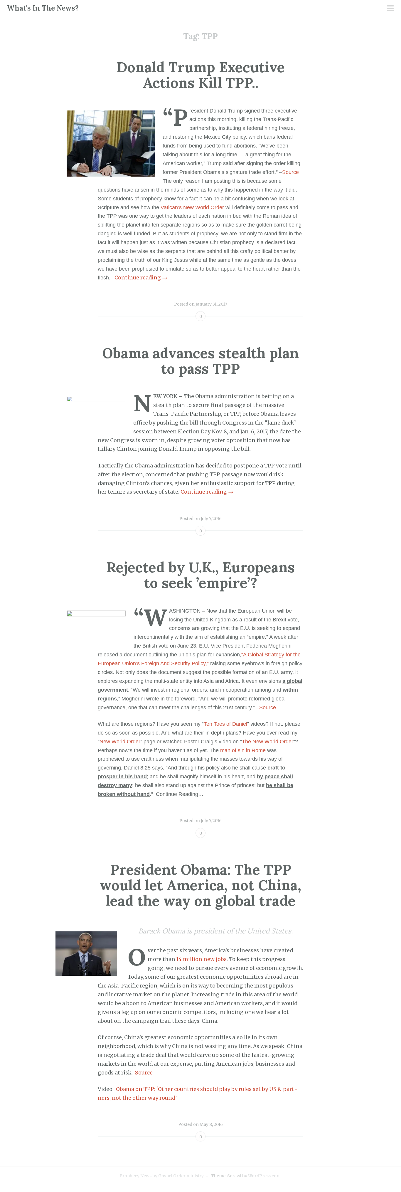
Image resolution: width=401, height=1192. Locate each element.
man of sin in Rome (243, 750)
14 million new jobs (201, 959)
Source (144, 1072)
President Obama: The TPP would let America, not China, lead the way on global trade (200, 885)
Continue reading (140, 277)
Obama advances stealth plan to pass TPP (200, 361)
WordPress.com (264, 1175)
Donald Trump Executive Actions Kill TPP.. (201, 75)
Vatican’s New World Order (192, 207)
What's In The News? (43, 8)
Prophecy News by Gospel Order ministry (161, 1175)
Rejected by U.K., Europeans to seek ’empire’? (201, 575)
